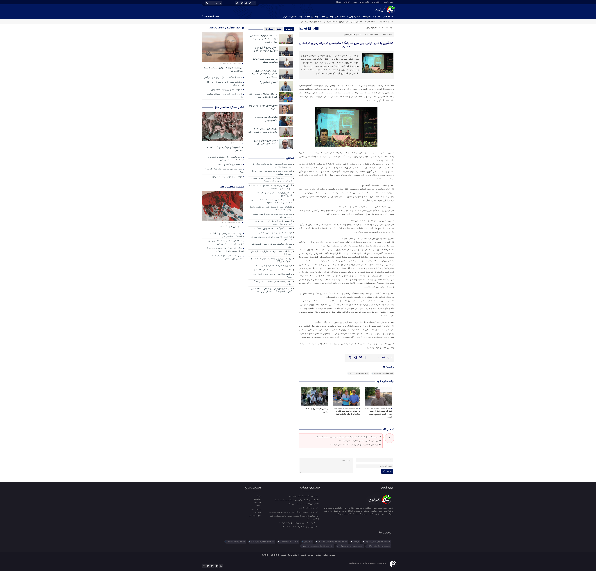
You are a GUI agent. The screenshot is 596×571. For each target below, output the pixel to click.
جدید (279, 29)
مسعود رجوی (256, 508)
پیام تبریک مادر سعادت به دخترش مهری (266, 118)
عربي (355, 2)
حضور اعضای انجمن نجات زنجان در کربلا (263, 107)
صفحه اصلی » (370, 21)
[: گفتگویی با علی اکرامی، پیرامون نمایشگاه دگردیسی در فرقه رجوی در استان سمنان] (301, 28)
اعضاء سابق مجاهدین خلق (333, 16)
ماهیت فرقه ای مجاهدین (289, 541)
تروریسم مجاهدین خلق (232, 187)
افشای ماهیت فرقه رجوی (359, 373)
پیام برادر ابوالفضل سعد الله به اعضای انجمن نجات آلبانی (271, 246)
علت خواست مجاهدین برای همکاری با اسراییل (272, 270)
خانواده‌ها (366, 16)
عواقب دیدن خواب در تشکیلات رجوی (227, 176)
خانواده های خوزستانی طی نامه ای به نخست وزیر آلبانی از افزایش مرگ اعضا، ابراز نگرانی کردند (271, 290)
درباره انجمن (388, 2)
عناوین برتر (308, 541)
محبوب (289, 29)
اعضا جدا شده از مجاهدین (383, 373)
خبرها (259, 495)
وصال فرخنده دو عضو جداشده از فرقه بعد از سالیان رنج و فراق (271, 253)
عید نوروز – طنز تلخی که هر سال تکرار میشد (274, 265)
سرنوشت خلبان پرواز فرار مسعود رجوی (227, 89)
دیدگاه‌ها (269, 29)
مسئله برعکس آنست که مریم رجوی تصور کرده (273, 228)
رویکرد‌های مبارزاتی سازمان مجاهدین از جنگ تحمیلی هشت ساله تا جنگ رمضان (225, 250)
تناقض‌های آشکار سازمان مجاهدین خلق (304, 503)
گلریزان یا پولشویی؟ (269, 82)
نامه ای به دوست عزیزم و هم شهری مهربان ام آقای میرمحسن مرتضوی (271, 173)
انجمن (377, 16)
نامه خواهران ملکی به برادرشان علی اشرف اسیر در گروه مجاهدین (294, 511)
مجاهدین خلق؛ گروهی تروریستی (262, 541)
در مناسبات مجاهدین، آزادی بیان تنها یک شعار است (299, 522)
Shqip (338, 2)
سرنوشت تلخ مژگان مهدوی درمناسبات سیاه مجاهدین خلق (223, 69)
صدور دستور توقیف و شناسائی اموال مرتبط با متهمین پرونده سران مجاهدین (264, 39)
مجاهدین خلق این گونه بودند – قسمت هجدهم (225, 149)
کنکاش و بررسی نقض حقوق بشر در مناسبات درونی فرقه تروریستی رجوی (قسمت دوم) (271, 180)
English (347, 2)
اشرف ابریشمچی (255, 515)
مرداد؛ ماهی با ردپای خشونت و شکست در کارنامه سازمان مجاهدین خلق (226, 159)
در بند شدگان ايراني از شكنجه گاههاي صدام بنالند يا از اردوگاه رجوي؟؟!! (271, 260)
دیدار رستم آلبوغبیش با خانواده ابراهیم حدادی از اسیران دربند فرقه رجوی (272, 166)
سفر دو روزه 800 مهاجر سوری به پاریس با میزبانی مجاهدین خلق (272, 216)
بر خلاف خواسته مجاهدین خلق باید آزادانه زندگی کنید (348, 412)
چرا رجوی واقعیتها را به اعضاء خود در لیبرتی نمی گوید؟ (272, 276)
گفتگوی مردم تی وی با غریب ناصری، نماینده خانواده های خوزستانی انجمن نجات (270, 187)
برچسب (356, 541)
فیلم (285, 16)
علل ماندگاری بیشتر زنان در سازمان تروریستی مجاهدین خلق (263, 130)
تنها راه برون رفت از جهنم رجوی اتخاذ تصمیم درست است (380, 414)
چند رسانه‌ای (296, 16)
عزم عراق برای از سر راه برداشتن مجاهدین (275, 232)
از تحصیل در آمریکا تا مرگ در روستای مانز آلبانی (223, 77)
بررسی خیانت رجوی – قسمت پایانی (314, 410)
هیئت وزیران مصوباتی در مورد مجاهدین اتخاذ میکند (273, 283)
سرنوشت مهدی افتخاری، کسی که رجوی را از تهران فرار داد (225, 84)
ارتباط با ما (376, 2)
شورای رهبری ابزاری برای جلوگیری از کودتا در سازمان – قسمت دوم (264, 74)
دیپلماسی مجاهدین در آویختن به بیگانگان (332, 541)
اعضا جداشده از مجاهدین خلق (225, 28)
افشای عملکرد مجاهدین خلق (229, 107)
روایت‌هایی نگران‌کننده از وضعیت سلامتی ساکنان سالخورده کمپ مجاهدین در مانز (295, 517)
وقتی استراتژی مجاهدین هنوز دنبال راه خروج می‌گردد (224, 171)
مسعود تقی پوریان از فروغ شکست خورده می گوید (266, 142)
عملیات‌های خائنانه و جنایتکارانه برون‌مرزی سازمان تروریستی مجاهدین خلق (226, 242)
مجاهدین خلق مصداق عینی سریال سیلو (304, 495)
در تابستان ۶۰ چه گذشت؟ (231, 226)
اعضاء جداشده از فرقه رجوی (377, 27)
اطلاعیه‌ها (257, 499)
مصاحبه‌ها (257, 502)
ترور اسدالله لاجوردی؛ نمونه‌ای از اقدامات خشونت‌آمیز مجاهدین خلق (227, 235)
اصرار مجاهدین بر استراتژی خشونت (377, 541)
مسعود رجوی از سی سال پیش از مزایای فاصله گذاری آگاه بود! (273, 194)
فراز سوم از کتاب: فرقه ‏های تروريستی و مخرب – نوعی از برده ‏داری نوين (272, 223)
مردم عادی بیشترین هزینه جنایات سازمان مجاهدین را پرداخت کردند (226, 257)
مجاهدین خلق (313, 16)
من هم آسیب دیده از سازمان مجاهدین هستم (265, 60)
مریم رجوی (257, 512)
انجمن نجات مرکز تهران (352, 34)
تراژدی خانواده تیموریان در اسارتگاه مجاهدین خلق (224, 96)
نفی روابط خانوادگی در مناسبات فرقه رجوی (317, 546)
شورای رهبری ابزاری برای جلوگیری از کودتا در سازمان (265, 49)
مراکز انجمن (354, 16)
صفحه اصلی (388, 16)
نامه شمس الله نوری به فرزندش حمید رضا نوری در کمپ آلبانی (271, 238)
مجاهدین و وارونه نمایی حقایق (379, 546)
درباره (303, 555)
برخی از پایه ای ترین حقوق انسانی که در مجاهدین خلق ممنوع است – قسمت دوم (271, 201)
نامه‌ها (258, 505)
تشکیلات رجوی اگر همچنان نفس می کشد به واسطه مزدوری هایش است (270, 209)
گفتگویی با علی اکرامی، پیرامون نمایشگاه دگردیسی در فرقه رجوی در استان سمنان (346, 45)
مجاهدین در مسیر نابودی (236, 541)
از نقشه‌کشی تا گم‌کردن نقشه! (230, 164)
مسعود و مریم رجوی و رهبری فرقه (350, 546)
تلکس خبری (364, 2)
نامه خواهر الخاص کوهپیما (309, 507)
